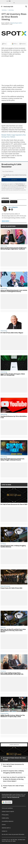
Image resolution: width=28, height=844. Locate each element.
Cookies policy (5, 818)
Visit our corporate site (13, 797)
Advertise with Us (6, 828)
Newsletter (23, 43)
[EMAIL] (12, 209)
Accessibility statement (7, 821)
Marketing (4, 10)
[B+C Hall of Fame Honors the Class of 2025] (14, 754)
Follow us (16, 43)
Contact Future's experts (8, 811)
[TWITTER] (10, 209)
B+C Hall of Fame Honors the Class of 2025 (14, 759)
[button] (2, 6)
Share (5, 43)
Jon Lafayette (6, 23)
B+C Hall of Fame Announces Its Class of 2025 (13, 765)
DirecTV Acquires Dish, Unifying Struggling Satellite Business (13, 771)
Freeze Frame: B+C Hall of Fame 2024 (13, 786)
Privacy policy (5, 814)
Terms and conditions (7, 808)
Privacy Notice (21, 185)
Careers (4, 824)
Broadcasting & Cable (16, 23)
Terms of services (19, 184)
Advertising (10, 10)
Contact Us (4, 831)
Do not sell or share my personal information (13, 834)
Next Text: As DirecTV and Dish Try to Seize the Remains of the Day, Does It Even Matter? (14, 779)
